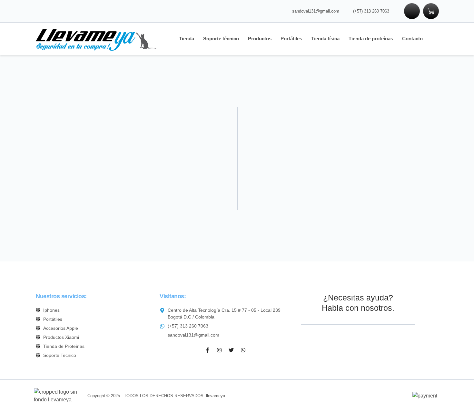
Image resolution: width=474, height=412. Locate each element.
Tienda (186, 38)
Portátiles (291, 38)
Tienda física (325, 38)
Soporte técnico (221, 38)
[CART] (431, 11)
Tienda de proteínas (371, 38)
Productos (260, 38)
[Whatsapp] (243, 350)
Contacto (412, 38)
